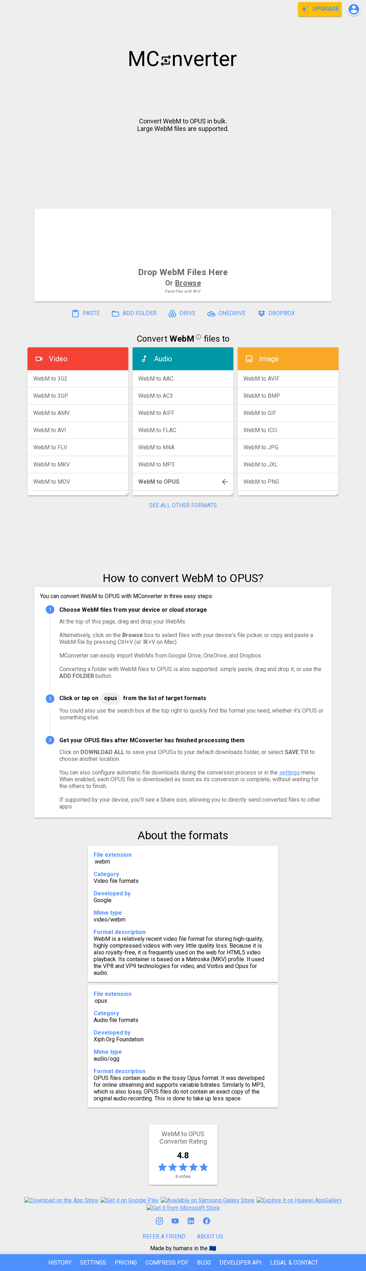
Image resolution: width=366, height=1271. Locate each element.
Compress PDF (166, 1262)
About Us (210, 1236)
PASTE (90, 313)
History (59, 1262)
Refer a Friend (164, 1236)
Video (58, 359)
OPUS (110, 698)
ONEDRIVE (231, 313)
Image (269, 359)
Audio (163, 359)
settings (289, 772)
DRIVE (187, 313)
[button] (353, 9)
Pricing (126, 1262)
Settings (93, 1262)
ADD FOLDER (139, 313)
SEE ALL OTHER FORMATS (183, 505)
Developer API (240, 1262)
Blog (204, 1262)
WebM (181, 339)
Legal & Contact (294, 1262)
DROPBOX (281, 313)
